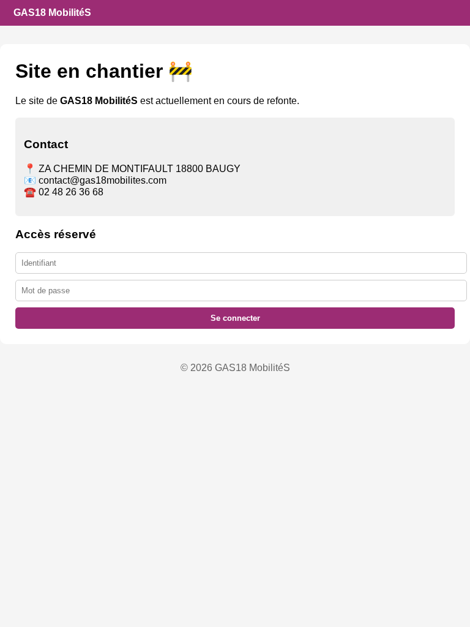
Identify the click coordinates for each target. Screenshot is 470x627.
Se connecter (235, 318)
